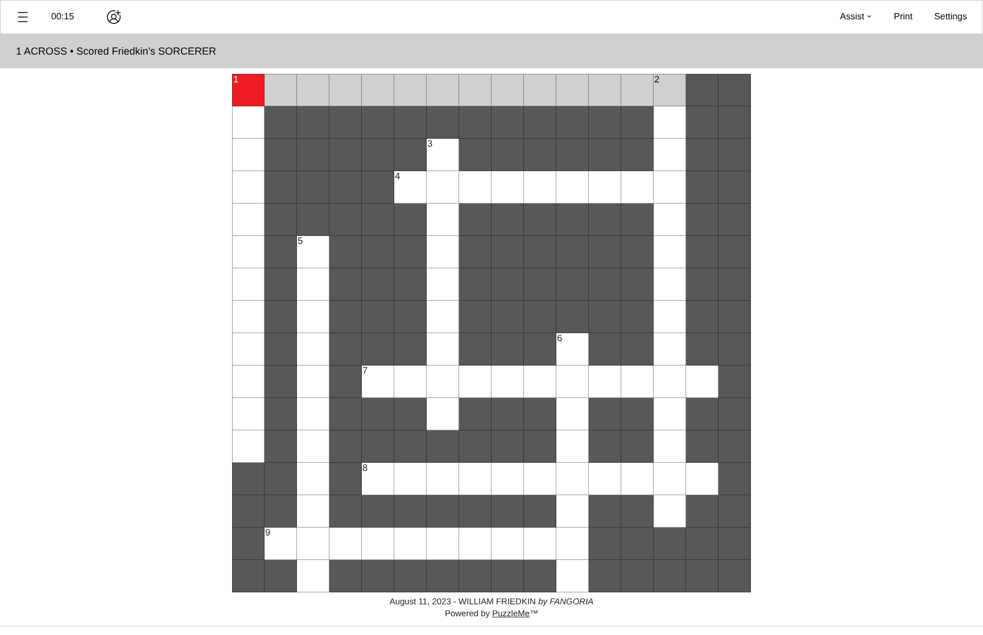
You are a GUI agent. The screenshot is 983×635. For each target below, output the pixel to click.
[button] (22, 17)
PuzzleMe (511, 614)
